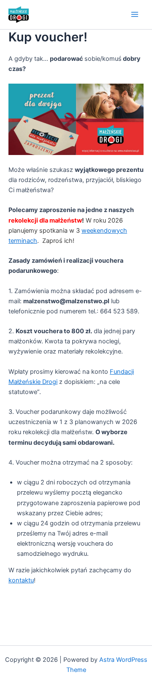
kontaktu (21, 580)
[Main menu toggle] (135, 15)
